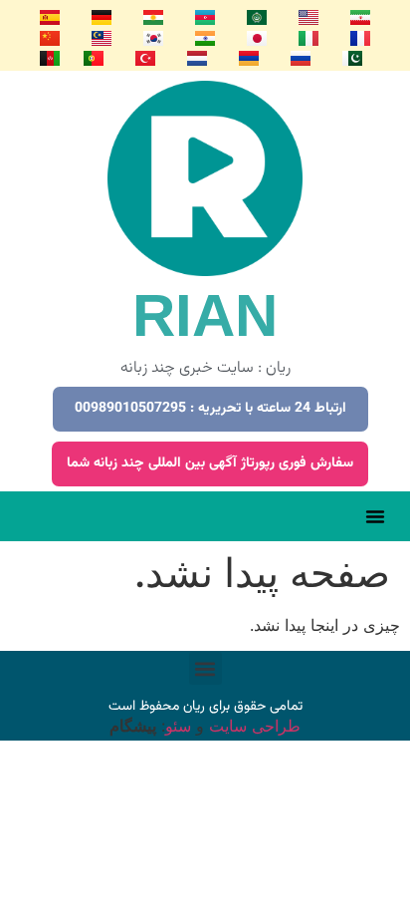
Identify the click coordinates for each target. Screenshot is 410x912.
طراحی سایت (252, 726)
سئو (178, 726)
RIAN (205, 315)
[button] (375, 516)
